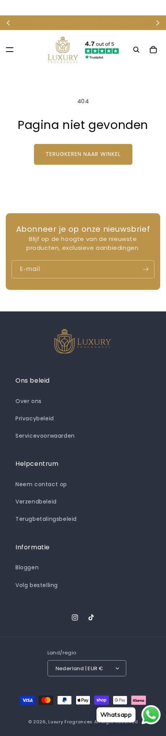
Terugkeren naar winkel (83, 154)
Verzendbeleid (36, 501)
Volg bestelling (36, 585)
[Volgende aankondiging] (157, 22)
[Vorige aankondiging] (8, 22)
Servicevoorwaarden (45, 436)
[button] (9, 49)
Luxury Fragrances (70, 722)
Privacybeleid (34, 418)
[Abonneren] (145, 269)
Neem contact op (41, 484)
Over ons (28, 401)
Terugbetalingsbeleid (46, 519)
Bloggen (27, 567)
